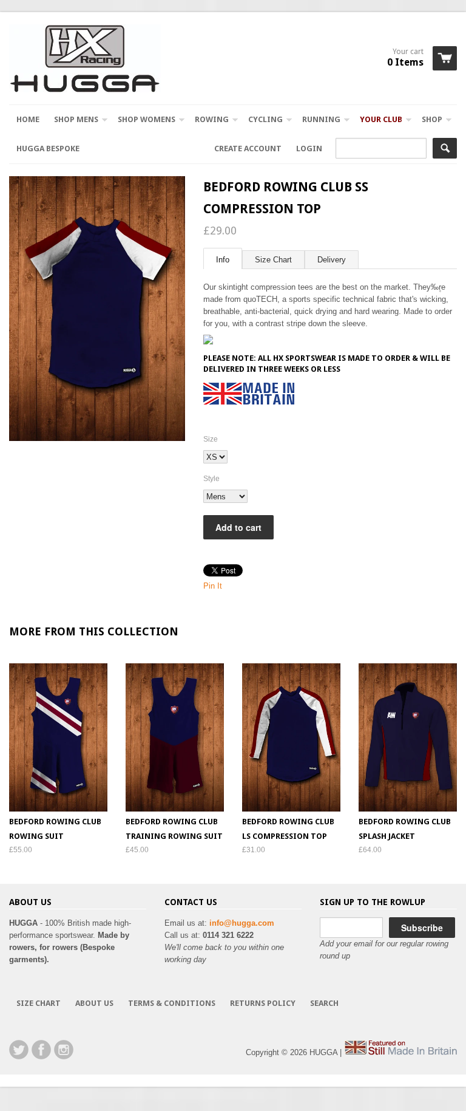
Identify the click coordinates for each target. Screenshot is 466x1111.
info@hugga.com (241, 923)
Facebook (41, 1049)
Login (309, 148)
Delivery (331, 259)
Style (211, 478)
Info (222, 259)
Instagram (63, 1049)
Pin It (212, 585)
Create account (248, 148)
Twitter (19, 1049)
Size (210, 439)
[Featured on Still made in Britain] (400, 1052)
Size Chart (273, 259)
